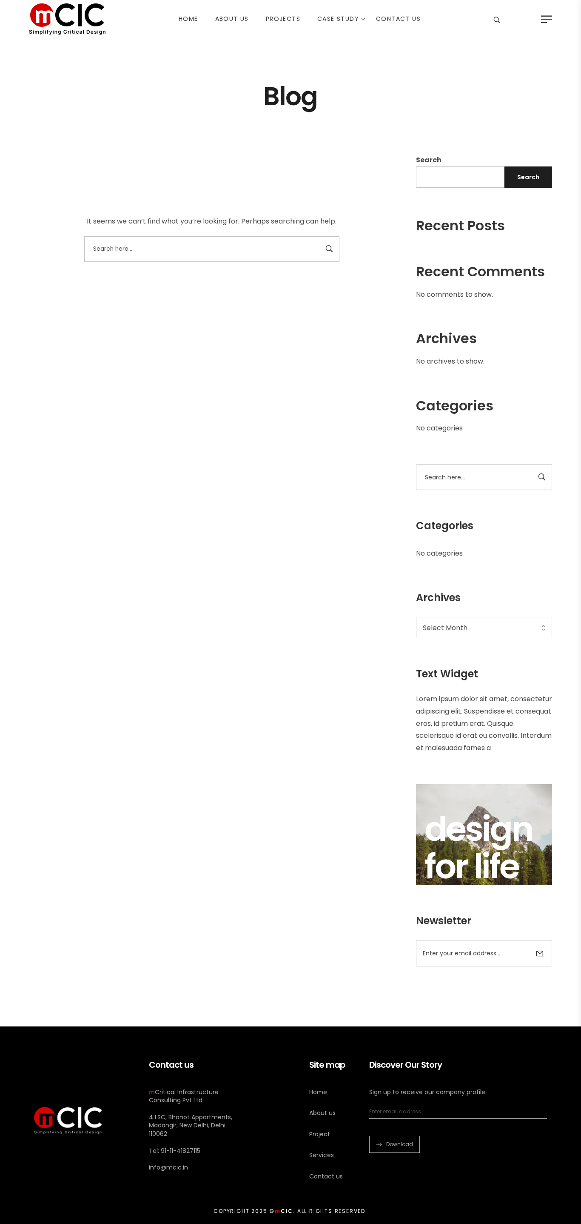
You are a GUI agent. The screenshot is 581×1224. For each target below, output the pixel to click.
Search (428, 160)
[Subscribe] (540, 953)
